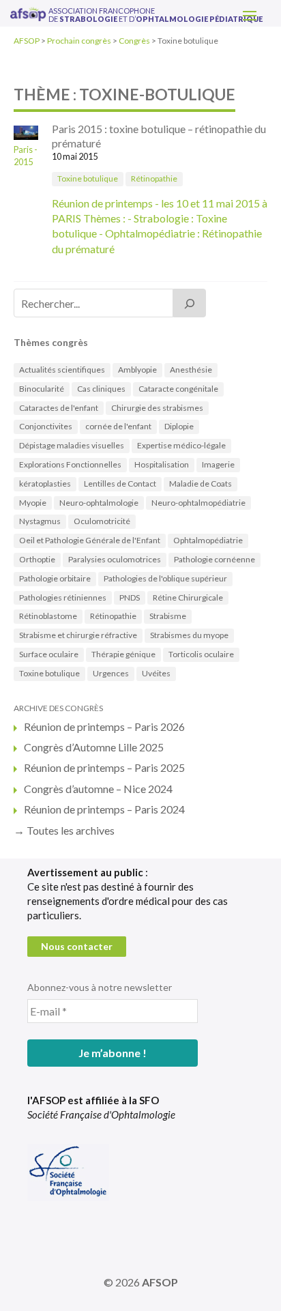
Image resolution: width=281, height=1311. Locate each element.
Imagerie (218, 464)
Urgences (111, 673)
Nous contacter (77, 946)
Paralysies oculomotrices (114, 559)
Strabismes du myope (189, 635)
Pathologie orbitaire (55, 578)
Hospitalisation (161, 464)
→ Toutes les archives (64, 830)
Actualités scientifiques (62, 369)
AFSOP (160, 1282)
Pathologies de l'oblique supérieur (165, 578)
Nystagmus (40, 521)
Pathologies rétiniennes (62, 597)
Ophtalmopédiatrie (208, 540)
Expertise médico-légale (181, 445)
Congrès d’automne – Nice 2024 (98, 788)
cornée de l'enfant (118, 426)
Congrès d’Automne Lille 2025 (94, 746)
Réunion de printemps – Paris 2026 (104, 726)
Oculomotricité (102, 521)
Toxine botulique (87, 178)
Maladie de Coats (200, 483)
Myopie (32, 503)
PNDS (129, 597)
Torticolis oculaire (201, 654)
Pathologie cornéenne (214, 559)
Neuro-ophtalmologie (98, 503)
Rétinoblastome (48, 616)
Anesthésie (191, 369)
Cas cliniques (101, 389)
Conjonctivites (45, 426)
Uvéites (156, 673)
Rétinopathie (154, 178)
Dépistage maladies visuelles (71, 445)
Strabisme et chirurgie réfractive (78, 635)
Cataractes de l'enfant (58, 408)
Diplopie (179, 426)
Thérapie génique (123, 654)
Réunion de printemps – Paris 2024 (104, 809)
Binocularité (41, 389)
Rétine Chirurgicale (188, 597)
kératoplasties (45, 483)
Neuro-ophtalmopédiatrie (198, 503)
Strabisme (167, 616)
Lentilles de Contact (120, 483)
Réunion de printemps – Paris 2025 (104, 767)
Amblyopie (137, 369)
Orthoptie (37, 559)
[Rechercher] (189, 303)
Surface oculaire (48, 654)
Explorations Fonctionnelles (70, 464)
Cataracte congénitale (178, 389)
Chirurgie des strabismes (157, 408)
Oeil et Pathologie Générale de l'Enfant (89, 540)
